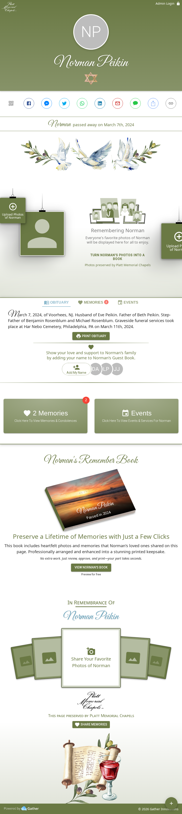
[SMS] (135, 103)
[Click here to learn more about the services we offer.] (91, 702)
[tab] (56, 302)
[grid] (91, 241)
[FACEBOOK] (29, 103)
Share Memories (93, 724)
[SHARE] (153, 103)
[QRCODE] (11, 103)
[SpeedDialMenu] (171, 803)
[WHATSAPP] (82, 103)
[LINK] (171, 103)
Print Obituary (93, 336)
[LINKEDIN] (100, 103)
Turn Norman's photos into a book (118, 257)
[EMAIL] (117, 103)
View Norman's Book (91, 567)
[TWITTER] (64, 103)
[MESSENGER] (46, 103)
